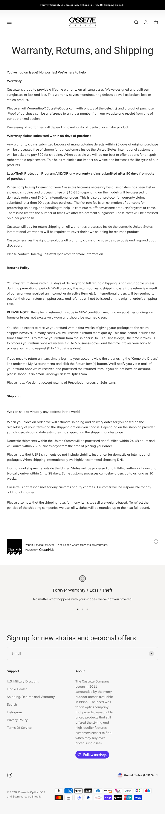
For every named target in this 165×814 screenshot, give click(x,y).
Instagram (14, 712)
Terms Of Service (19, 728)
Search (12, 704)
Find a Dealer (17, 689)
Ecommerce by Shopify (27, 796)
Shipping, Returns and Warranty (31, 697)
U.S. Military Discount (22, 681)
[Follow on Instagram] (10, 775)
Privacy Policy (17, 720)
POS (42, 792)
